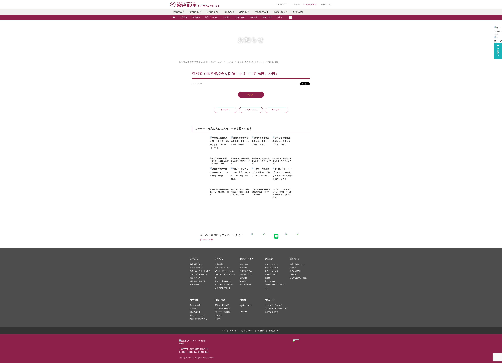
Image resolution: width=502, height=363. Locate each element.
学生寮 (267, 278)
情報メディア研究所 (222, 312)
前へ (225, 110)
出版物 (217, 319)
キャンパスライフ (271, 264)
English (297, 4)
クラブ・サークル (271, 271)
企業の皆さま (244, 12)
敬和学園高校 (311, 4)
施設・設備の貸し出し (198, 319)
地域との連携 (195, 305)
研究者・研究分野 (222, 305)
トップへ (251, 110)
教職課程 (243, 278)
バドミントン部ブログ (273, 305)
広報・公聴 (194, 285)
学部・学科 (244, 264)
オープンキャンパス (222, 268)
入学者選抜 (219, 264)
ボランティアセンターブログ (276, 309)
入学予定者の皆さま (222, 288)
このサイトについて (229, 331)
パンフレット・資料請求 (224, 285)
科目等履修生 (195, 312)
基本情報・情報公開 (198, 281)
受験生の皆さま (178, 12)
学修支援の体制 (246, 285)
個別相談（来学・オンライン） (225, 276)
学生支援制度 (270, 281)
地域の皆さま (229, 12)
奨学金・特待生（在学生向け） (275, 286)
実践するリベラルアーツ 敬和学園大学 (195, 4)
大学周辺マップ (271, 274)
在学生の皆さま (196, 12)
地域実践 (243, 268)
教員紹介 (243, 281)
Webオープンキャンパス (224, 271)
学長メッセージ (196, 268)
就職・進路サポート (297, 264)
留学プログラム (246, 271)
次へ (276, 110)
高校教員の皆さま (261, 12)
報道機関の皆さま (280, 12)
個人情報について (247, 331)
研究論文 (218, 315)
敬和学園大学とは (197, 264)
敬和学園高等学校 (271, 312)
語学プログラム (246, 274)
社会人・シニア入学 (198, 315)
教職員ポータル (274, 331)
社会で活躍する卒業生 (298, 278)
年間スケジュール (271, 268)
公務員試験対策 (295, 271)
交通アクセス (283, 4)
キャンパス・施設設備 (198, 274)
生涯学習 (193, 309)
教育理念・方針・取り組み (200, 271)
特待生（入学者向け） (223, 281)
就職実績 (293, 274)
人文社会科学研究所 (222, 309)
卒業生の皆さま (213, 12)
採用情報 (261, 331)
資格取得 (293, 268)
